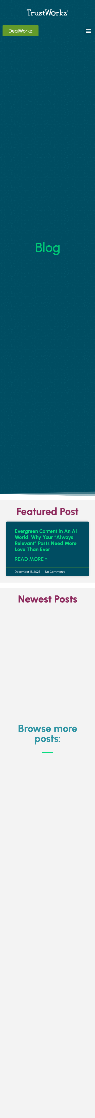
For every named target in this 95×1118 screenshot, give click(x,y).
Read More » (31, 559)
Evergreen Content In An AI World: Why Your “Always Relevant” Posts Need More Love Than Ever (46, 540)
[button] (88, 31)
